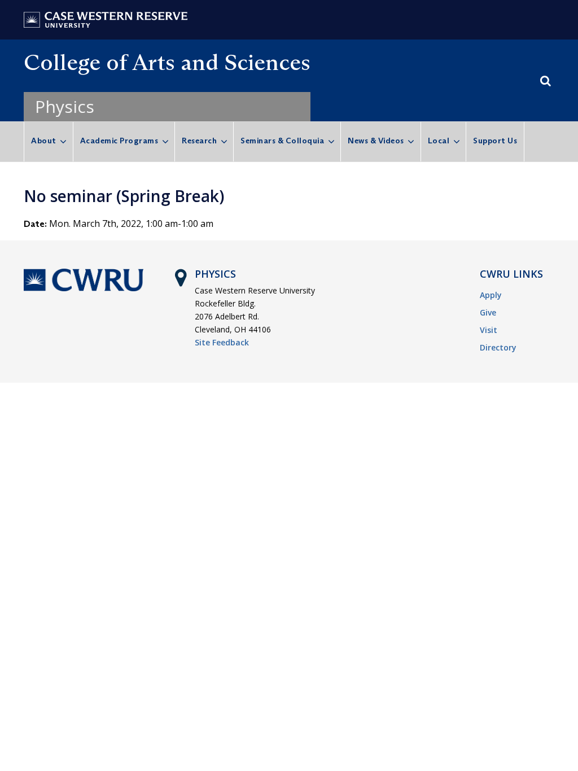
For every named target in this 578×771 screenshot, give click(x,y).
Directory (498, 347)
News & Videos (376, 140)
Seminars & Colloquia (282, 140)
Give (488, 312)
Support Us (495, 140)
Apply (491, 295)
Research (199, 140)
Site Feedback (222, 342)
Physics (64, 106)
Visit (488, 330)
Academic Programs (119, 140)
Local (439, 140)
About (43, 140)
